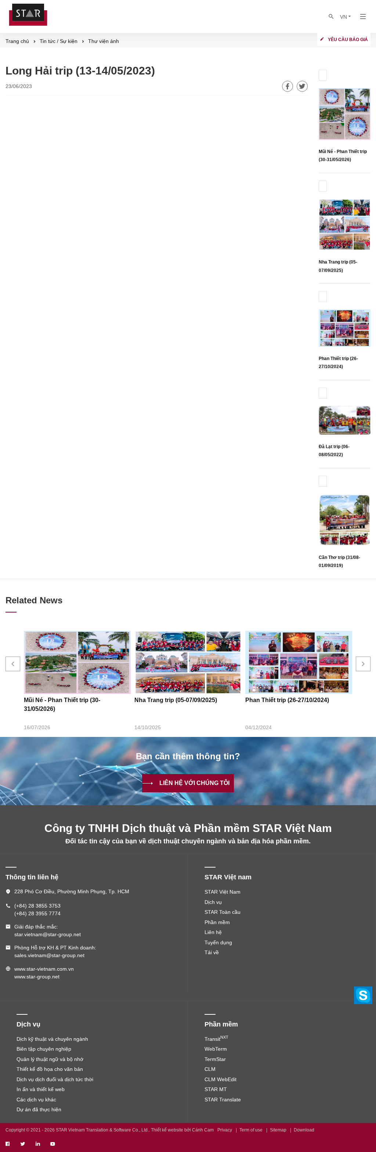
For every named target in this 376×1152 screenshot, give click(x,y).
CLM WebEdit (220, 1079)
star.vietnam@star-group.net (47, 934)
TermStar (215, 1059)
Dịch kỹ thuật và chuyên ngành (52, 1039)
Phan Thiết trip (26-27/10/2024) (287, 700)
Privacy (224, 1130)
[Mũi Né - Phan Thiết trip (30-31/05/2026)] (344, 113)
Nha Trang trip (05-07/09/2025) (175, 700)
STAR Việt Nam (223, 892)
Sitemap (278, 1130)
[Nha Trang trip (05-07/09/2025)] (344, 224)
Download (304, 1130)
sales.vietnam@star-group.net (49, 955)
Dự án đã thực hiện (39, 1109)
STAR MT (216, 1089)
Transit (216, 1039)
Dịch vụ (213, 902)
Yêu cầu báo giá (348, 39)
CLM (210, 1069)
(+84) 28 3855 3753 (37, 906)
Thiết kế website (167, 1130)
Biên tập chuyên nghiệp (44, 1049)
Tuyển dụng (218, 942)
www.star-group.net (36, 977)
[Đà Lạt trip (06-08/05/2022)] (344, 420)
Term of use (251, 1130)
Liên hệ (213, 932)
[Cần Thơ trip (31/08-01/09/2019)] (344, 519)
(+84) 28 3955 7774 (37, 913)
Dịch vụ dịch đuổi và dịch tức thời (55, 1079)
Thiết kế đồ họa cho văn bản (50, 1069)
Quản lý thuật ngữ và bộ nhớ (50, 1059)
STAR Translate (223, 1099)
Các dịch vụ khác (36, 1099)
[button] (13, 664)
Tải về (212, 952)
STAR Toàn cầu (223, 912)
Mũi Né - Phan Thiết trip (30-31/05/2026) (62, 704)
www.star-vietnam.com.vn (44, 969)
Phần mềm (217, 922)
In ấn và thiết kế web (41, 1089)
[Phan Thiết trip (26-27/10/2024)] (344, 327)
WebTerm (216, 1049)
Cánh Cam (203, 1130)
